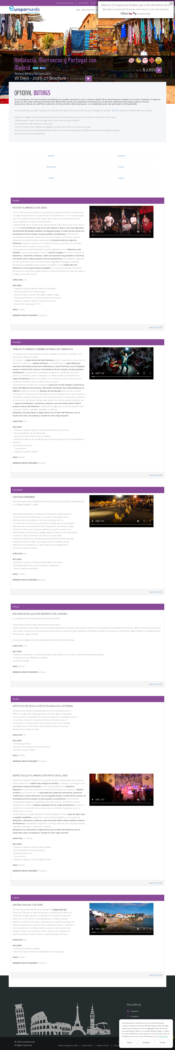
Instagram (134, 1016)
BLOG (95, 3)
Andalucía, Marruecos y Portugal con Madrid (55, 63)
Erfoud (121, 166)
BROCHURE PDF (88, 10)
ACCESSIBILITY (118, 1045)
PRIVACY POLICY (103, 1045)
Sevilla (51, 178)
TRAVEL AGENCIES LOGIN (68, 1045)
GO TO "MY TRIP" (83, 3)
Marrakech (51, 166)
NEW (78, 10)
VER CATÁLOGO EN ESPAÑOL (65, 3)
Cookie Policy (163, 1036)
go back (36, 68)
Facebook (134, 1011)
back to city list (155, 327)
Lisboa (121, 178)
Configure (146, 1042)
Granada (121, 155)
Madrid (51, 155)
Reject (129, 1042)
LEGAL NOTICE (87, 1045)
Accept (162, 1042)
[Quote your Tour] (159, 70)
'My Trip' (115, 110)
